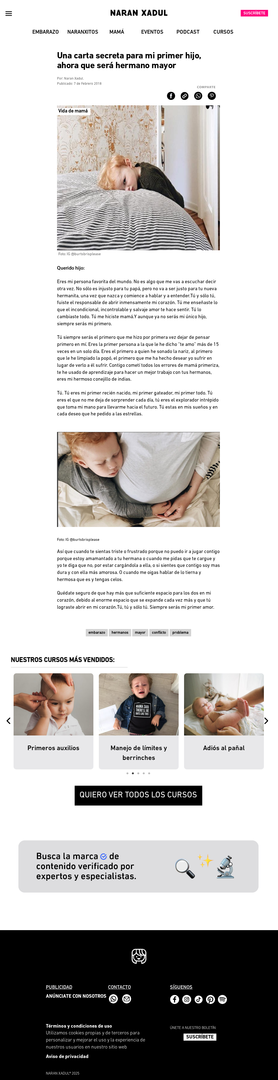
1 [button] (127, 773)
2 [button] (133, 773)
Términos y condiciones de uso (79, 1026)
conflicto (159, 633)
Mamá (116, 32)
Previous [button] (9, 721)
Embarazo (45, 32)
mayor (140, 633)
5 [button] (149, 773)
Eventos (152, 32)
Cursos (223, 32)
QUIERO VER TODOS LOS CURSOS (138, 795)
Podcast (188, 32)
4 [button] (144, 773)
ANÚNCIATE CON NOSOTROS (76, 996)
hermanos (120, 633)
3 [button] (138, 773)
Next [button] (267, 721)
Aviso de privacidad (67, 1056)
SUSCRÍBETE (200, 1037)
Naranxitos (82, 32)
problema (180, 633)
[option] (53, 721)
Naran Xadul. (74, 78)
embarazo (97, 633)
